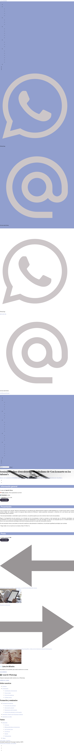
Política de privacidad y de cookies (8, 743)
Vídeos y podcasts (7, 64)
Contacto (7, 35)
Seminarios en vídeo (10, 46)
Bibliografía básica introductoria (12, 53)
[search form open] (0, 465)
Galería (7, 62)
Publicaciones (8, 57)
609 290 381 (3, 148)
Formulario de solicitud (10, 705)
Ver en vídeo (4, 500)
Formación (5, 6)
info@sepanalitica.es (4, 227)
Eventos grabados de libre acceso (13, 24)
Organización (6, 26)
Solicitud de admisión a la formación (14, 13)
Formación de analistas (7, 703)
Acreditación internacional (11, 29)
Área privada (8, 37)
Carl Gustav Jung (9, 729)
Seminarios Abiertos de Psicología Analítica (15, 22)
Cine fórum (8, 60)
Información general (10, 9)
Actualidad (8, 20)
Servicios (5, 40)
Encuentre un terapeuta (11, 44)
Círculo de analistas (10, 31)
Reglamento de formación (11, 11)
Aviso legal (2, 740)
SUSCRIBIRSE (3, 672)
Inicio (4, 4)
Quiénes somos (9, 33)
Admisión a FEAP (9, 15)
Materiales (5, 49)
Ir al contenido (3, 0)
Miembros (7, 42)
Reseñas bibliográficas (10, 55)
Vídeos (3, 738)
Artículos (7, 51)
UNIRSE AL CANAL (4, 680)
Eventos (5, 17)
